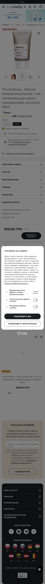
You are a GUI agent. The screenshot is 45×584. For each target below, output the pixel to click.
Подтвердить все (22, 316)
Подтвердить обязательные (22, 324)
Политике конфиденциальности (16, 284)
